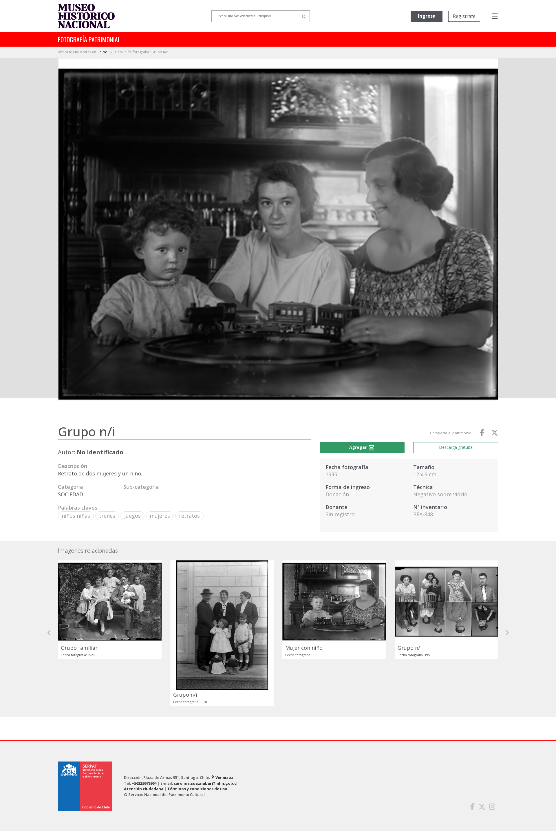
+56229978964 (144, 783)
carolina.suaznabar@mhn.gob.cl (205, 783)
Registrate (464, 16)
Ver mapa (222, 777)
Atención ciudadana (143, 788)
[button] (49, 633)
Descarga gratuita (456, 447)
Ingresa (427, 16)
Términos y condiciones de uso (197, 788)
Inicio (103, 52)
